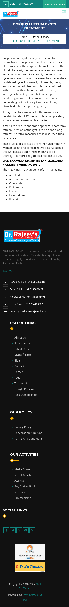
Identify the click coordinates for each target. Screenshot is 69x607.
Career (18, 372)
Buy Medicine (22, 498)
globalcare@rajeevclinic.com (30, 311)
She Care (20, 492)
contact (19, 366)
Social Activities (24, 475)
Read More (9, 271)
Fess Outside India (25, 395)
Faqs (17, 377)
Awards (19, 481)
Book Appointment (54, 4)
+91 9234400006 (25, 4)
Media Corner (23, 469)
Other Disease (41, 37)
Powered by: (15, 594)
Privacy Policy (22, 427)
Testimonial (21, 383)
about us (20, 338)
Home (23, 37)
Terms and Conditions (28, 438)
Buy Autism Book (25, 486)
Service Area (22, 343)
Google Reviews (24, 389)
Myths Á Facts (23, 355)
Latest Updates (23, 349)
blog (17, 360)
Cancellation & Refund (28, 433)
